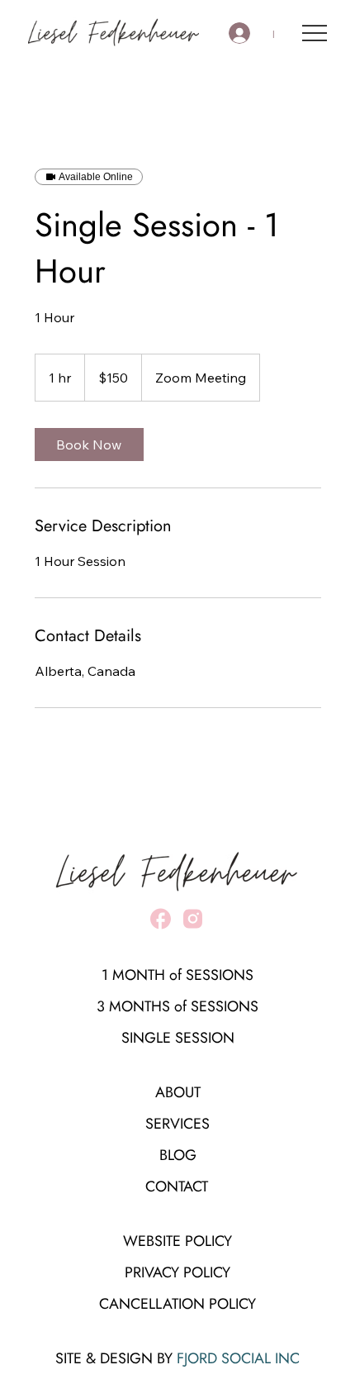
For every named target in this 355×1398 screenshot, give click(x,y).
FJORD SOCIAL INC (238, 1358)
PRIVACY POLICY (177, 1272)
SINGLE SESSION (177, 1037)
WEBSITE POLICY (177, 1241)
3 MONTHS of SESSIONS (177, 1006)
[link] (89, 444)
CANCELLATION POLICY (177, 1304)
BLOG (177, 1155)
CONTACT (176, 1186)
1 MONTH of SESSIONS (177, 975)
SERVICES (177, 1123)
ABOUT (178, 1092)
